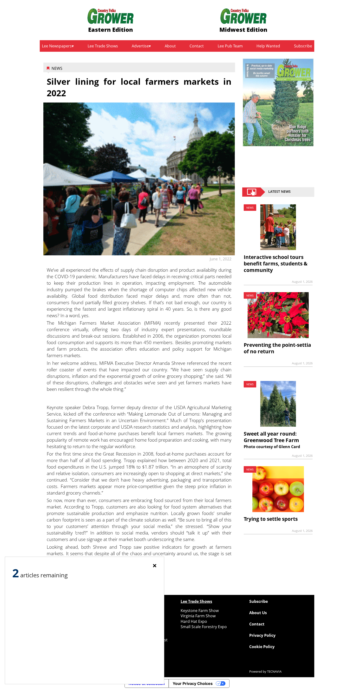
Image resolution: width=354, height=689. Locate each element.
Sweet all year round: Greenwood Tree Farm (271, 437)
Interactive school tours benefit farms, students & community (276, 263)
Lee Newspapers (57, 46)
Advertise (140, 46)
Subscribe (303, 46)
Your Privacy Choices (193, 683)
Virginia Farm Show (198, 615)
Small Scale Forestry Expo (204, 626)
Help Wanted (268, 46)
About (170, 46)
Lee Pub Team (230, 46)
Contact (197, 46)
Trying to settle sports (271, 518)
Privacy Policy (262, 635)
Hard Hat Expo (194, 621)
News (57, 68)
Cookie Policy (262, 646)
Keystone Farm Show (200, 610)
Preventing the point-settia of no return (277, 348)
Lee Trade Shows (103, 46)
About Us (258, 612)
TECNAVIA (274, 671)
